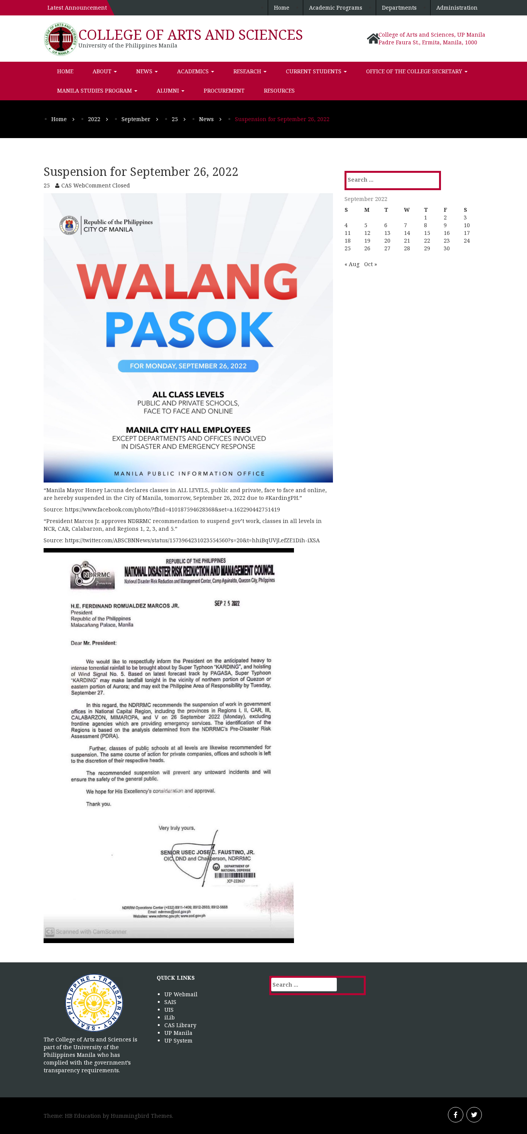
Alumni (169, 90)
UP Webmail (181, 994)
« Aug (352, 264)
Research (248, 71)
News (145, 71)
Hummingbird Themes (141, 1115)
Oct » (370, 264)
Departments (399, 7)
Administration (457, 7)
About (103, 71)
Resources (279, 90)
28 (407, 248)
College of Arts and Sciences (190, 34)
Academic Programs (335, 7)
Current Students (314, 71)
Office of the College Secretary (415, 71)
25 (348, 248)
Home (281, 7)
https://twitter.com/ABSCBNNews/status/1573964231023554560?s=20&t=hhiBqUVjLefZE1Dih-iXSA (192, 540)
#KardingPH (281, 497)
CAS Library (180, 1025)
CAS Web (73, 185)
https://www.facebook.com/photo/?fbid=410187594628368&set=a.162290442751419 (172, 509)
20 (387, 240)
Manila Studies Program (95, 90)
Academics (193, 71)
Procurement (224, 90)
